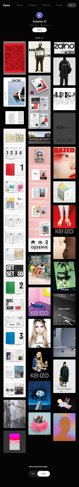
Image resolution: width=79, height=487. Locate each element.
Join (33, 474)
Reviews (59, 5)
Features (20, 5)
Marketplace (32, 5)
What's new (46, 5)
